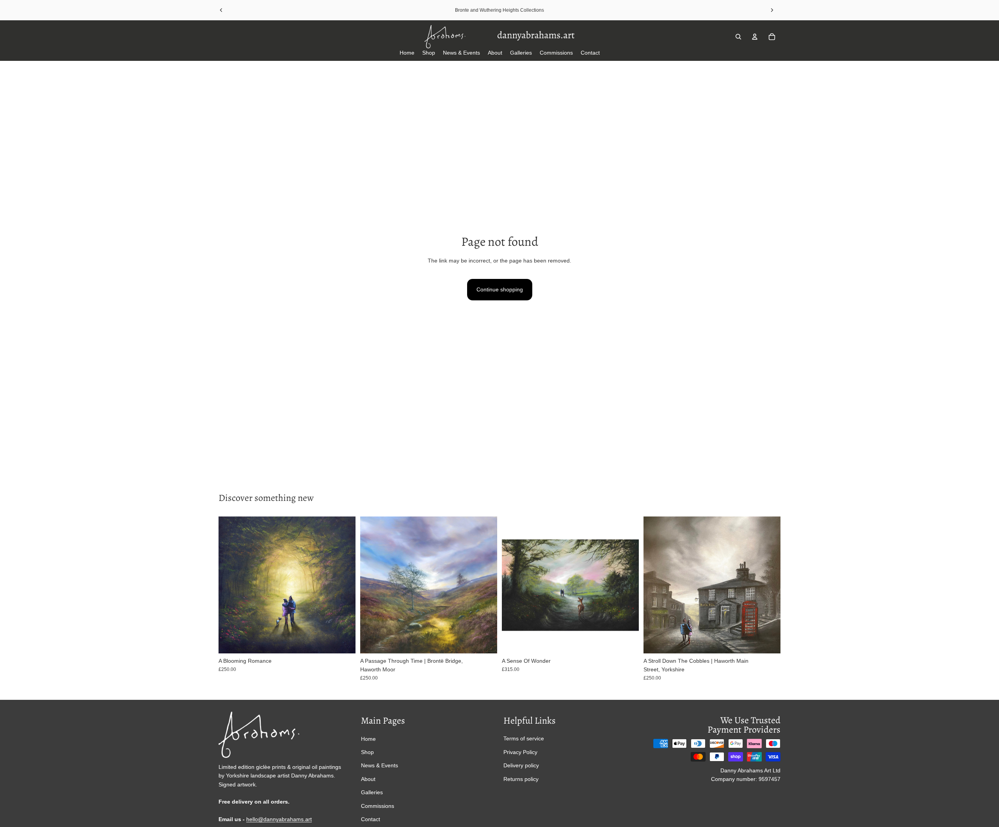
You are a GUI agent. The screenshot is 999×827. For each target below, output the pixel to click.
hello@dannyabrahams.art (279, 819)
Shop (367, 752)
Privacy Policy (520, 752)
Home (368, 738)
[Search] (738, 36)
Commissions (377, 805)
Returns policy (521, 779)
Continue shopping (499, 289)
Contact (370, 819)
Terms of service (523, 738)
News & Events (379, 765)
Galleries (372, 792)
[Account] (754, 36)
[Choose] (343, 641)
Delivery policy (521, 765)
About (368, 779)
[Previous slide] (221, 10)
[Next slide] (771, 10)
